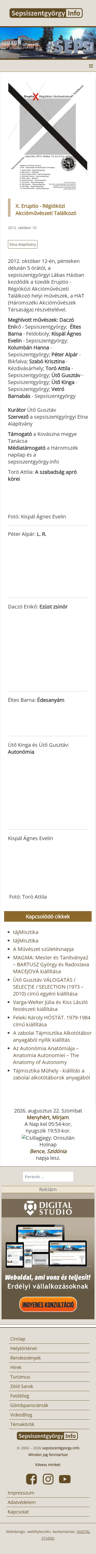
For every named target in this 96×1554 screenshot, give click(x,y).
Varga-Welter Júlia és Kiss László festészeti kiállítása (50, 1005)
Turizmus (20, 1377)
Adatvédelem (22, 1502)
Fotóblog (19, 1396)
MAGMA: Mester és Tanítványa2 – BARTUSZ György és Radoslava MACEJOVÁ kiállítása (51, 964)
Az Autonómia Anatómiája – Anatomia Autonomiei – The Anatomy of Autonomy (46, 1055)
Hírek (16, 1367)
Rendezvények (25, 1358)
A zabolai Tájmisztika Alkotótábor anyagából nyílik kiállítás (52, 1036)
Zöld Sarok (21, 1386)
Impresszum (21, 1493)
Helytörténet (23, 1348)
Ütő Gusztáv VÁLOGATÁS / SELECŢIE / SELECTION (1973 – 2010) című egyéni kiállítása (48, 986)
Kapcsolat (18, 1512)
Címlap (17, 1339)
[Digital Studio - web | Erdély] (48, 1255)
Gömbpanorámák (29, 1405)
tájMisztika (25, 932)
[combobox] (48, 1176)
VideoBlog (21, 1415)
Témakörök (22, 1424)
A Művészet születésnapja (43, 949)
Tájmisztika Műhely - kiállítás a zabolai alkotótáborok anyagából (51, 1074)
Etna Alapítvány (22, 244)
